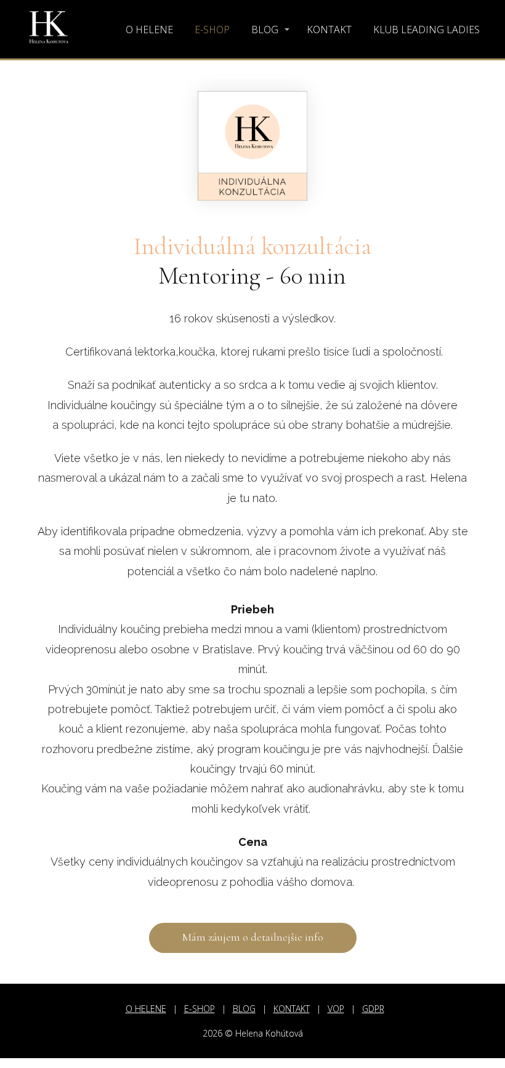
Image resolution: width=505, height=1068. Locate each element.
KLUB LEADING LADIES (426, 29)
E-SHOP (212, 29)
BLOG (264, 29)
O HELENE (149, 29)
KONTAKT (329, 29)
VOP (336, 1008)
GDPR (373, 1008)
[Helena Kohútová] (49, 29)
